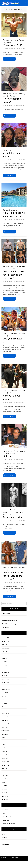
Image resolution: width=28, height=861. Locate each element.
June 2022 (4, 700)
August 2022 (4, 693)
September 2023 (5, 648)
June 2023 (4, 658)
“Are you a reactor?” (13, 338)
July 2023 (3, 655)
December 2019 (5, 796)
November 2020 (5, 765)
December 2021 (5, 720)
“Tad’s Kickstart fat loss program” (9, 624)
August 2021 (4, 734)
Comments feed (5, 841)
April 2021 (4, 748)
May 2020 (4, 786)
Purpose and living (13, 517)
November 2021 (5, 724)
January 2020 (4, 793)
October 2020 (4, 768)
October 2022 (4, 686)
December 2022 (5, 679)
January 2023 (4, 675)
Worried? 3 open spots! (12, 397)
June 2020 (4, 782)
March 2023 (4, 669)
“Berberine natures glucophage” (9, 620)
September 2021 (5, 731)
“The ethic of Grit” (12, 45)
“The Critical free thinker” (12, 100)
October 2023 (4, 644)
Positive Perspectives (10, 94)
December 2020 (5, 762)
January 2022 (4, 717)
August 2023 (4, 651)
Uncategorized (7, 150)
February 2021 (5, 755)
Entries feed (4, 837)
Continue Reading (9, 59)
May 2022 (4, 703)
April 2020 (4, 789)
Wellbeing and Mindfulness (8, 824)
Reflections (4, 617)
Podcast (3, 813)
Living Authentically (6, 613)
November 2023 (5, 641)
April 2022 (4, 706)
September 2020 (5, 772)
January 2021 (4, 758)
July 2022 (4, 696)
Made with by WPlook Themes (8, 858)
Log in (3, 834)
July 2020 (4, 779)
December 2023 (5, 638)
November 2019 (5, 799)
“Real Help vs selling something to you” (14, 215)
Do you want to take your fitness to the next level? (13, 275)
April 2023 (4, 665)
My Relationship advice (11, 155)
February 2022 (5, 713)
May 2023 (4, 662)
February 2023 (5, 672)
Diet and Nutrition (10, 40)
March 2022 (4, 710)
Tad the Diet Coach (8, 48)
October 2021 (4, 727)
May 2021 (3, 744)
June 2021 (4, 741)
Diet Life (7, 456)
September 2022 (5, 689)
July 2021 (3, 737)
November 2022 (5, 682)
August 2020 (4, 775)
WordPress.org (5, 844)
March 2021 (4, 751)
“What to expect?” (6, 627)
